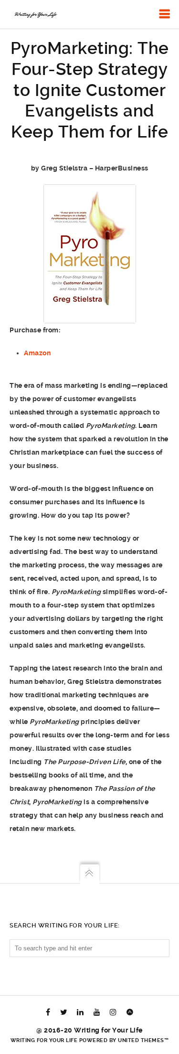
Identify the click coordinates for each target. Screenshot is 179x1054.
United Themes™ (143, 1040)
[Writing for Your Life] (35, 14)
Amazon (37, 353)
